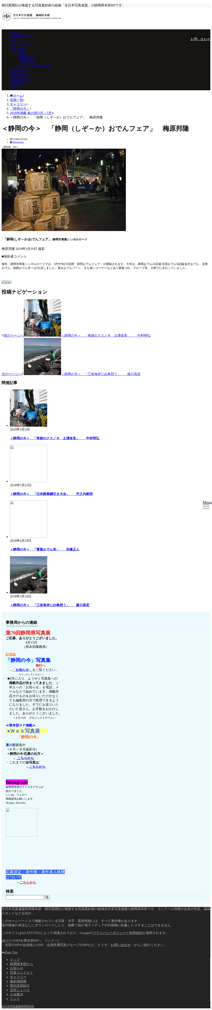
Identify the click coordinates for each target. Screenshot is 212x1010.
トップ (15, 31)
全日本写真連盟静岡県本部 (18, 1006)
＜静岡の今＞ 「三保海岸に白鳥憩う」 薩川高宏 (49, 605)
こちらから (25, 758)
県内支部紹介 (20, 75)
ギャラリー (18, 49)
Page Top (11, 952)
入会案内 (16, 83)
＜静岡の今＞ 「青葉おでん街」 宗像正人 (45, 549)
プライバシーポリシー (109, 933)
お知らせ (16, 40)
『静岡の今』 (28, 62)
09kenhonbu (18, 142)
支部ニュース (20, 79)
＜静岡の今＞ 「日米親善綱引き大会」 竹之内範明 (51, 494)
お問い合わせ (200, 39)
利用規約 (135, 933)
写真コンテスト (21, 44)
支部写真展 (26, 57)
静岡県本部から (21, 35)
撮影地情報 (18, 70)
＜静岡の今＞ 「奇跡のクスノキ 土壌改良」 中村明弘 (54, 438)
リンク (15, 88)
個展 (21, 53)
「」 (22, 670)
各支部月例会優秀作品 (34, 66)
